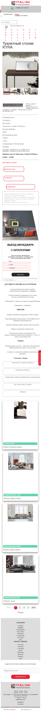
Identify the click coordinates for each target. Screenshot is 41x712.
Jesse (13, 601)
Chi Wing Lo (7, 120)
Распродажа (20, 629)
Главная (20, 625)
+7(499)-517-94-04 (21, 8)
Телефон (12, 268)
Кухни (20, 650)
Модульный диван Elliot (12, 597)
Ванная (20, 656)
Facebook (20, 704)
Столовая (20, 648)
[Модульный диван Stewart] (20, 524)
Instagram (20, 702)
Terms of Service (9, 280)
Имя (10, 261)
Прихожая (20, 652)
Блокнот (5, 709)
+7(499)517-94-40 (16, 110)
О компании (20, 635)
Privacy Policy (34, 278)
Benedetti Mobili (16, 447)
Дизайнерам (8, 14)
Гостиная (20, 644)
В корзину (8, 178)
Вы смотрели (25, 709)
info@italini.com (8, 111)
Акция (17, 14)
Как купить (20, 631)
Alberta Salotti (16, 498)
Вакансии (20, 633)
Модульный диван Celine (13, 495)
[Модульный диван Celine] (21, 472)
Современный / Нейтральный (13, 144)
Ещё (20, 639)
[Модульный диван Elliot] (21, 575)
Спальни (20, 646)
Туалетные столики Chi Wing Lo (14, 126)
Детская (20, 654)
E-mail (11, 264)
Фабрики (20, 627)
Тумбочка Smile (9, 443)
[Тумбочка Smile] (20, 421)
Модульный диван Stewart (12, 546)
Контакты (20, 637)
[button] (4, 69)
